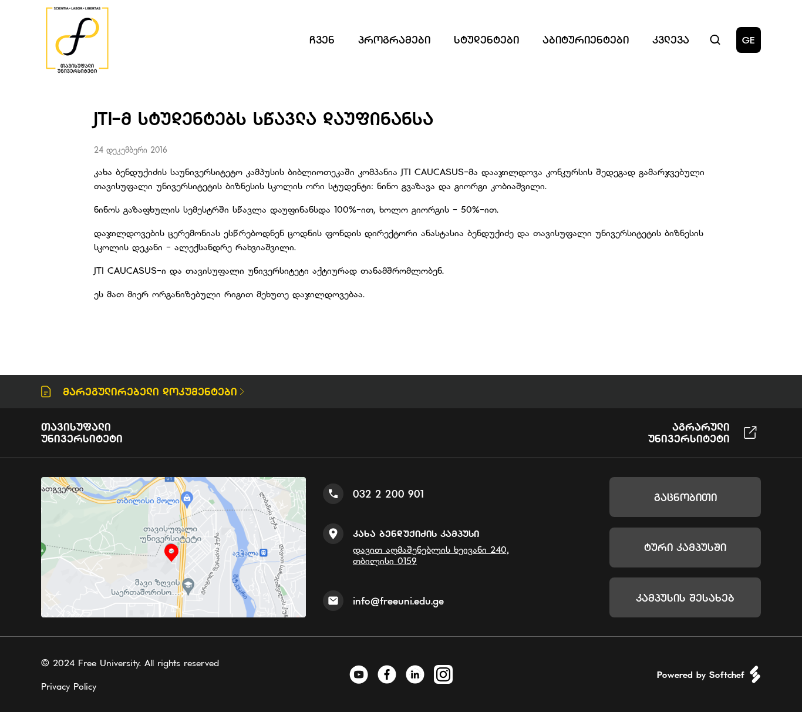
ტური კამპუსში (685, 547)
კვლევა (670, 39)
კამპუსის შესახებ (685, 597)
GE (748, 40)
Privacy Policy (68, 686)
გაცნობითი (685, 497)
